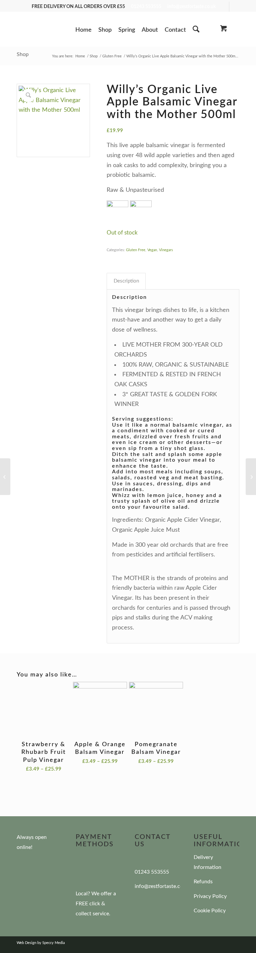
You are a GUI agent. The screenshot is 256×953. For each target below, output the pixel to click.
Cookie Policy (210, 910)
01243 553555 (146, 6)
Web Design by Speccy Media (41, 943)
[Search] (196, 30)
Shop (23, 54)
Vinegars (166, 250)
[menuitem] (83, 32)
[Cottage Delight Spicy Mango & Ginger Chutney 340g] (5, 476)
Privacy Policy (210, 896)
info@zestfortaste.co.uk (191, 6)
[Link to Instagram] (234, 7)
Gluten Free (135, 250)
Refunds (203, 881)
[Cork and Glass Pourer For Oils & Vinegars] (251, 476)
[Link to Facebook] (224, 7)
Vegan (152, 250)
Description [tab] (126, 281)
